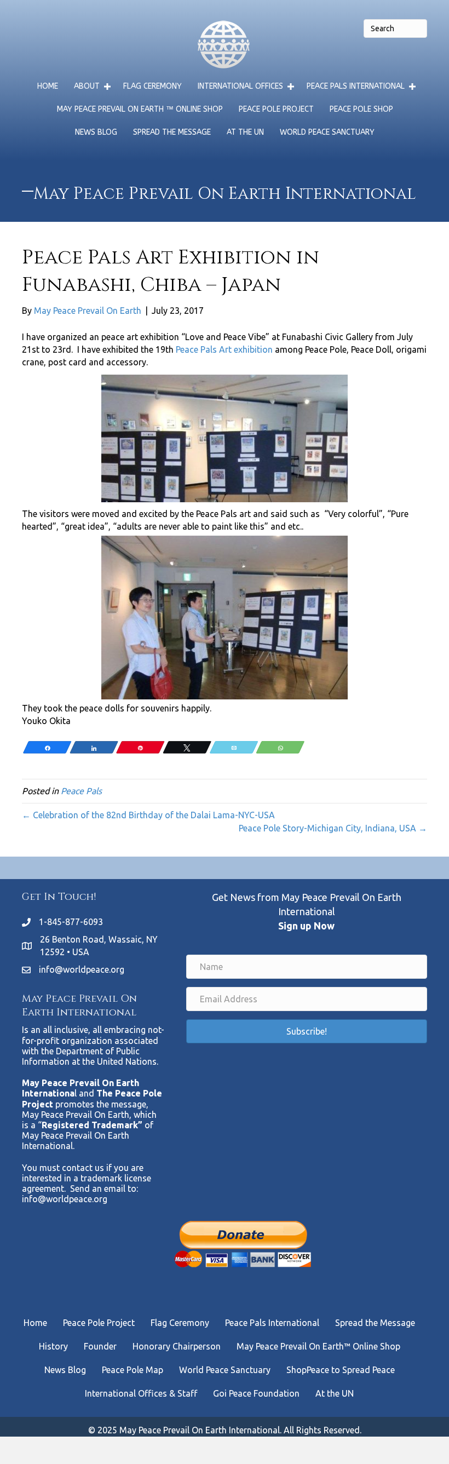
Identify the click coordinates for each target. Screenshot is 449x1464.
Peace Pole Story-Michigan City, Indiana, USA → (333, 828)
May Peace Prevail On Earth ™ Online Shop (140, 109)
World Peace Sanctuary (327, 132)
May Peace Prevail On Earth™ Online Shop (318, 1346)
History (53, 1346)
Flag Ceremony (152, 86)
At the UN (245, 132)
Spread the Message (172, 132)
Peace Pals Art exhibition (224, 349)
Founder (100, 1346)
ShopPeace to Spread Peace (340, 1370)
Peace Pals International (356, 86)
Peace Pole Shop (361, 109)
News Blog (96, 132)
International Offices (240, 86)
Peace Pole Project (276, 109)
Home (47, 86)
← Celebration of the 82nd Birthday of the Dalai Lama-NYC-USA (148, 815)
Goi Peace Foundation (256, 1393)
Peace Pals (81, 791)
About (87, 86)
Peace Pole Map (132, 1370)
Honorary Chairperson (177, 1346)
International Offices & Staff (141, 1393)
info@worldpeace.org (81, 969)
